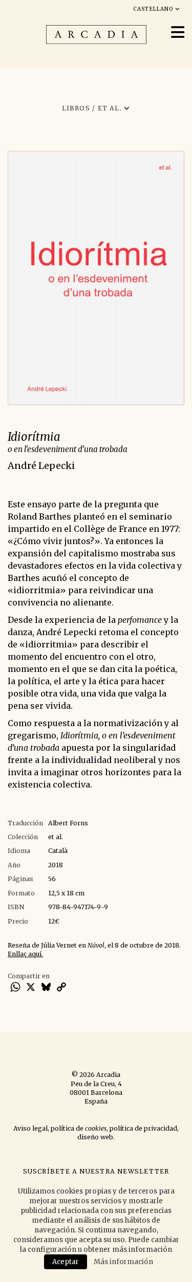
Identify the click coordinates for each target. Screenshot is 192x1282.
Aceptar (65, 1261)
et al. (55, 837)
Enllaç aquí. (25, 954)
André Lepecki (41, 465)
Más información (123, 1261)
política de (78, 1128)
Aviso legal (30, 1128)
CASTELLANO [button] (154, 9)
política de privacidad (143, 1128)
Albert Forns (68, 823)
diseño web (95, 1137)
